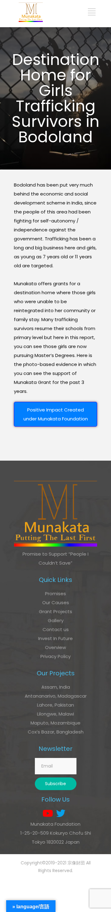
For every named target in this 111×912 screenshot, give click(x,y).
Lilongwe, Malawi (55, 714)
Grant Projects (55, 611)
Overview (55, 647)
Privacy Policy (55, 656)
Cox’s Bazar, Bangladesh (56, 732)
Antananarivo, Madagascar (56, 696)
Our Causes (55, 602)
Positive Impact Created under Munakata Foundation (55, 414)
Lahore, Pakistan (55, 705)
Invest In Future (55, 638)
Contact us (56, 629)
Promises (55, 593)
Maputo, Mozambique (55, 723)
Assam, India (55, 687)
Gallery (56, 620)
